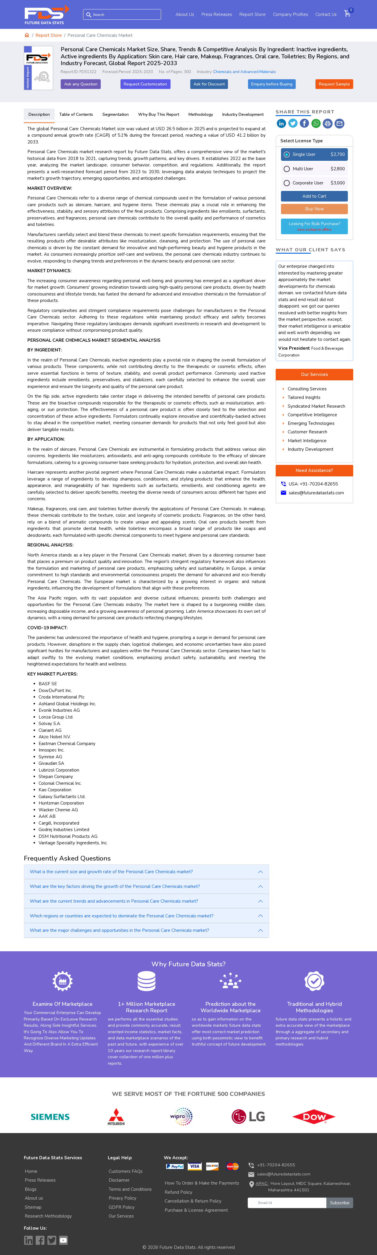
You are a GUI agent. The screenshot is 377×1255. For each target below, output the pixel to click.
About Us (185, 14)
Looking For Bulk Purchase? (314, 226)
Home (31, 1171)
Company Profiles (290, 14)
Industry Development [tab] (243, 114)
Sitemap (33, 1207)
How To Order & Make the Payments (202, 1183)
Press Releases (216, 14)
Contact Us (326, 14)
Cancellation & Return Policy (193, 1201)
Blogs (31, 1189)
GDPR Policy (122, 1207)
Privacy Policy (122, 1198)
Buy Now (314, 209)
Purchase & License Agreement (196, 1210)
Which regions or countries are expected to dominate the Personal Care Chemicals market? (122, 916)
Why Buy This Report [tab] (158, 114)
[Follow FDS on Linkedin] (28, 1240)
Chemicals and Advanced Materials (244, 72)
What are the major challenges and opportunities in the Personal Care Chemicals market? (119, 930)
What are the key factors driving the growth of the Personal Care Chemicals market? (115, 886)
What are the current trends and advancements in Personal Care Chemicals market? (114, 901)
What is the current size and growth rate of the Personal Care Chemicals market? (111, 872)
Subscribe (340, 1203)
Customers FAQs (126, 1171)
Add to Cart (314, 196)
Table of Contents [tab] (76, 114)
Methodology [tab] (200, 114)
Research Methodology (48, 1216)
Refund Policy (178, 1192)
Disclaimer (119, 1180)
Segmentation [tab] (115, 114)
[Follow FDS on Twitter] (51, 1240)
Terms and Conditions (130, 1189)
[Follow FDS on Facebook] (40, 1240)
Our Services (121, 1216)
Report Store (252, 14)
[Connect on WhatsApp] (316, 123)
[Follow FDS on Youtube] (63, 1240)
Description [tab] (39, 114)
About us (34, 1198)
